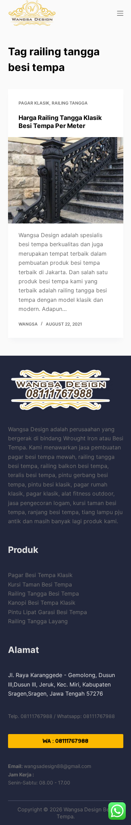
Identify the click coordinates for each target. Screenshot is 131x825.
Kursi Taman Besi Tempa (40, 584)
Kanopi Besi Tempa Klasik (41, 602)
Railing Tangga (70, 103)
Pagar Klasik (34, 103)
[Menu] (120, 13)
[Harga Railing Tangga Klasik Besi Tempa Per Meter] (65, 180)
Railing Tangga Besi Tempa (43, 593)
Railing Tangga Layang (38, 621)
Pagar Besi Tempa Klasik (40, 574)
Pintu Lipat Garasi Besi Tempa (47, 612)
